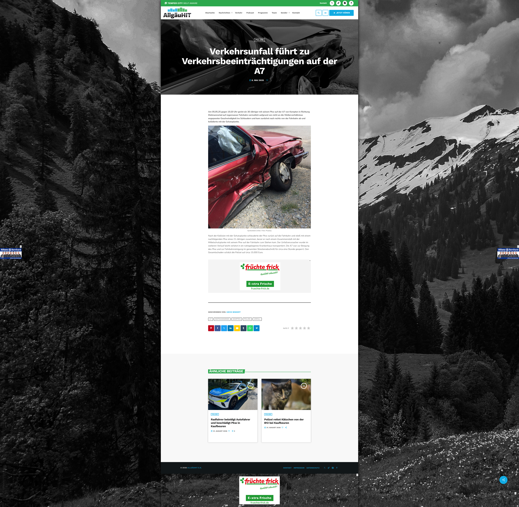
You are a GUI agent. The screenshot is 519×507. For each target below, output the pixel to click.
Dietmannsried (222, 319)
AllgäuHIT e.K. (194, 468)
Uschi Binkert (234, 312)
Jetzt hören (341, 13)
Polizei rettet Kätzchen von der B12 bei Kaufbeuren (284, 421)
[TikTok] (338, 3)
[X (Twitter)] (332, 3)
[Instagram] (345, 3)
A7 (210, 319)
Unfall (257, 319)
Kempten (237, 319)
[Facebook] (351, 3)
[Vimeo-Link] (177, 12)
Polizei (259, 40)
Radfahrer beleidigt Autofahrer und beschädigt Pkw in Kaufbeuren (230, 423)
